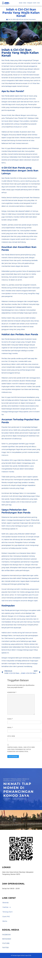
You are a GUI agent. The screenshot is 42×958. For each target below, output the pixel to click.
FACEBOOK (6, 935)
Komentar (11, 692)
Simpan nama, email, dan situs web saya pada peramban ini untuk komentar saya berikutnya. (21, 749)
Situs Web (11, 736)
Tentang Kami (29, 2)
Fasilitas (24, 2)
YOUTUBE (5, 943)
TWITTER (5, 947)
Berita (38, 2)
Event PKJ (35, 2)
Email (10, 727)
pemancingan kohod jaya (19, 610)
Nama (10, 719)
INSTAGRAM (6, 939)
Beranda (20, 2)
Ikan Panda (5, 60)
